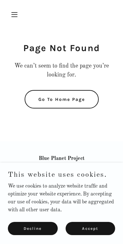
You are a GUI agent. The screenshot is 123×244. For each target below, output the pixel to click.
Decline (33, 228)
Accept (90, 228)
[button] (16, 14)
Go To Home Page (61, 99)
